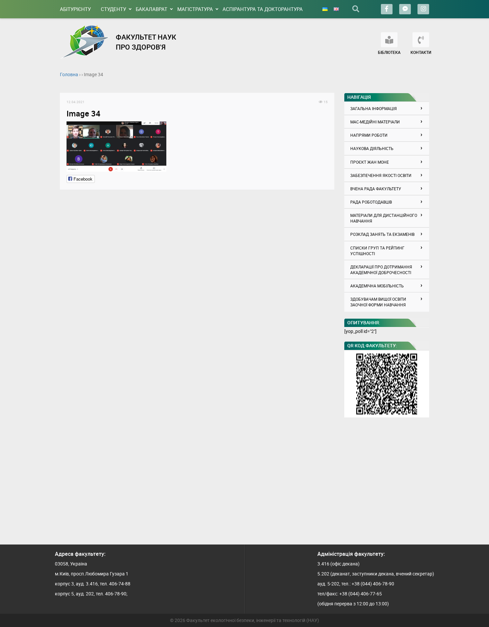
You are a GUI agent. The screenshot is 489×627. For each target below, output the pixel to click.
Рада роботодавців (371, 202)
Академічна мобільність (377, 285)
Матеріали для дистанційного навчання (383, 218)
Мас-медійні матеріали (375, 121)
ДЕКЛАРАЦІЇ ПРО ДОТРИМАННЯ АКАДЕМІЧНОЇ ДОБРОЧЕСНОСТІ (381, 269)
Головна (69, 74)
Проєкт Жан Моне (369, 162)
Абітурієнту (75, 9)
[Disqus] (197, 279)
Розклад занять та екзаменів (382, 234)
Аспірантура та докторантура (263, 9)
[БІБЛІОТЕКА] (389, 39)
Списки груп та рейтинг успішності (377, 250)
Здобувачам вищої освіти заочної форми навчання (378, 301)
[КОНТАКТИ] (420, 39)
